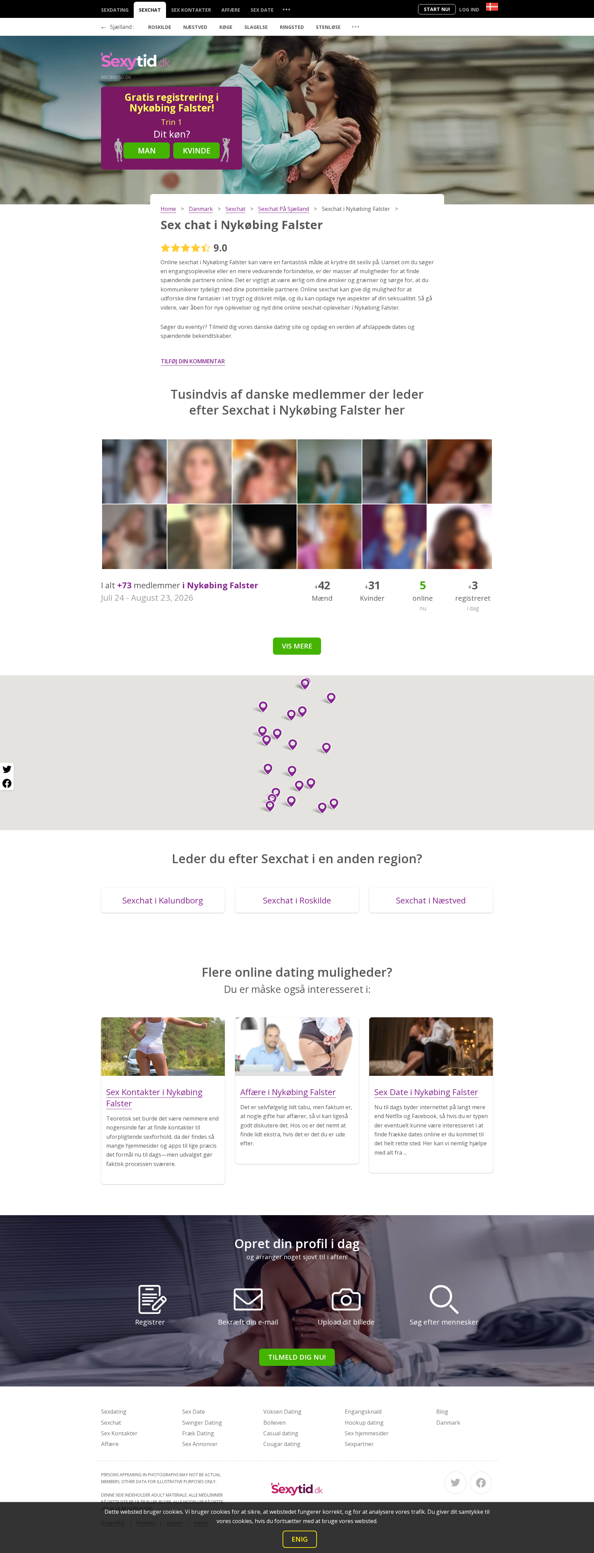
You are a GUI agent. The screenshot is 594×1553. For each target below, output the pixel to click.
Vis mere (297, 646)
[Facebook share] (7, 783)
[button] (288, 801)
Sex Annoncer (200, 1444)
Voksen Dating (282, 1411)
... (286, 9)
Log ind (469, 9)
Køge (225, 27)
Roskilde (159, 27)
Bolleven (274, 1422)
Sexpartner (359, 1444)
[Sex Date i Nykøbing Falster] (431, 1046)
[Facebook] (481, 1482)
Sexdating (115, 10)
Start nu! (437, 9)
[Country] (492, 7)
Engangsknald (363, 1411)
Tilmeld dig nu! (297, 1357)
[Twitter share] (7, 769)
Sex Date (262, 10)
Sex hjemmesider (366, 1433)
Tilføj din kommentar (193, 361)
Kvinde (196, 150)
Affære (230, 10)
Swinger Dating (202, 1422)
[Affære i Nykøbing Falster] (297, 1046)
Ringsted (292, 27)
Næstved (195, 27)
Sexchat (150, 10)
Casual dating (280, 1433)
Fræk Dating (198, 1433)
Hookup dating (364, 1422)
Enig (300, 1539)
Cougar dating (281, 1444)
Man (147, 150)
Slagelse (256, 27)
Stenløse (328, 27)
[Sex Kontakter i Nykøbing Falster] (163, 1046)
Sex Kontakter (191, 10)
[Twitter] (455, 1482)
